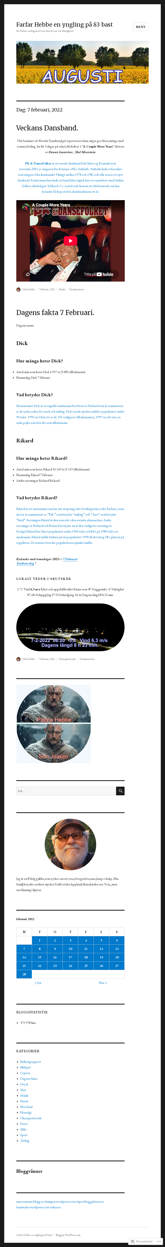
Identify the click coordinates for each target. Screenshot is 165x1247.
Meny (141, 27)
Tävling (24, 1141)
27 (117, 966)
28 (24, 974)
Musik (62, 289)
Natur (24, 1101)
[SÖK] (120, 791)
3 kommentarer (76, 289)
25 (86, 966)
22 (39, 966)
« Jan (38, 983)
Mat (23, 1090)
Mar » (103, 983)
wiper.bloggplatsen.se (90, 1201)
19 (101, 957)
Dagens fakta (28, 1078)
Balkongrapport (30, 1062)
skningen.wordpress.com (59, 1201)
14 (24, 957)
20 (117, 957)
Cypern (25, 1073)
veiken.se (55, 1207)
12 (101, 949)
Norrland (26, 1107)
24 (70, 966)
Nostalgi (25, 1112)
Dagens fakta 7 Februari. (55, 313)
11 (86, 949)
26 (101, 966)
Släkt (23, 1129)
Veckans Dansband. (47, 128)
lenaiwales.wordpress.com (32, 1207)
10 (70, 949)
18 (86, 957)
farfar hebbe (29, 289)
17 (70, 957)
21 (24, 966)
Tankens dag (25, 563)
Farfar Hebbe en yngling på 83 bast (64, 24)
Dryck (24, 1084)
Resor (24, 1124)
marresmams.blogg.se (30, 1201)
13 (117, 949)
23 (55, 966)
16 (55, 957)
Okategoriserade (67, 659)
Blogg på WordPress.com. (68, 1235)
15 (39, 957)
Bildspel (25, 1067)
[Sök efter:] (66, 791)
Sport (24, 1135)
